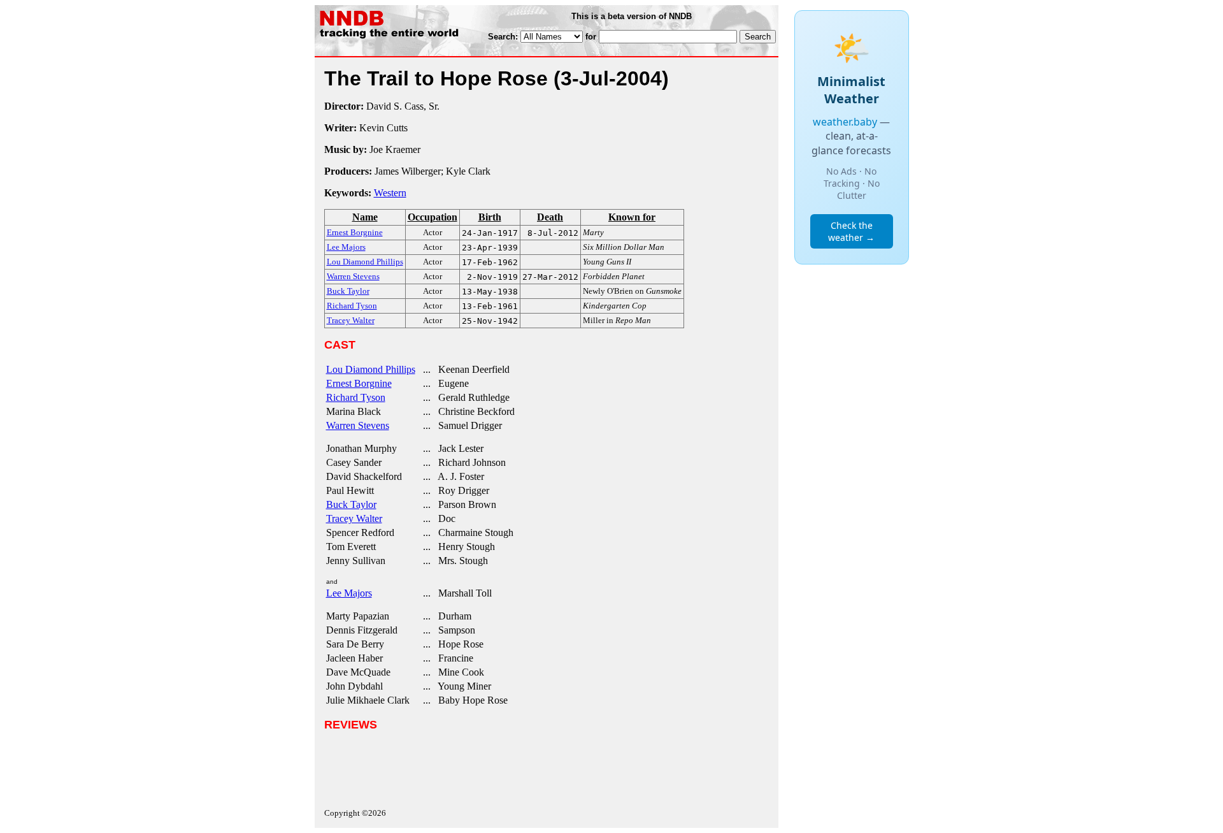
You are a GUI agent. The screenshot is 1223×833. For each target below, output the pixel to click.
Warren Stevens (357, 425)
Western (390, 192)
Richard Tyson (355, 397)
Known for (631, 217)
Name (365, 217)
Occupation (432, 217)
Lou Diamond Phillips (370, 369)
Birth (489, 217)
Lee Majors (349, 593)
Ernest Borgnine (359, 383)
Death (550, 217)
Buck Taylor (351, 504)
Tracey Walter (354, 518)
